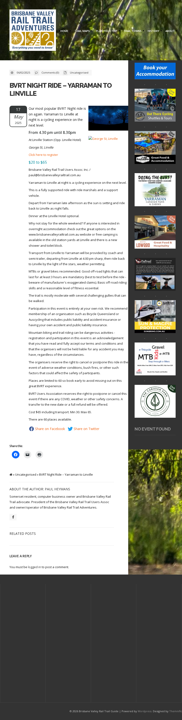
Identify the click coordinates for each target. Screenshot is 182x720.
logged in (34, 567)
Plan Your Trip (106, 31)
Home (63, 31)
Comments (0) (50, 72)
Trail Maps (81, 31)
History (152, 31)
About (169, 31)
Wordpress (144, 711)
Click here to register (43, 155)
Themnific (175, 711)
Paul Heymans (57, 489)
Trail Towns (131, 31)
